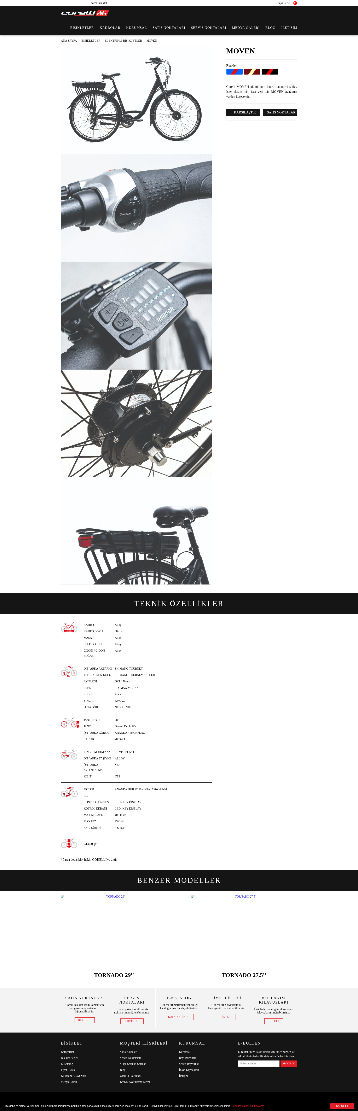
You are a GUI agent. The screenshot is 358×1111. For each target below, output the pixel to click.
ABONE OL (288, 1063)
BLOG (270, 27)
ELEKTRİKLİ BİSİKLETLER (123, 40)
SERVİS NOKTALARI (208, 27)
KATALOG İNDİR (179, 1016)
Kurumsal (184, 1051)
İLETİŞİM (289, 27)
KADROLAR (110, 27)
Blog (123, 1069)
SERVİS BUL (132, 1021)
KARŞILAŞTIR (244, 112)
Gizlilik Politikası (130, 1075)
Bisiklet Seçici (69, 1057)
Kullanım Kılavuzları (73, 1075)
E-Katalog (67, 1063)
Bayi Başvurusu (188, 1057)
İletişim (183, 1075)
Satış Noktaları (128, 1051)
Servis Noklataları (130, 1057)
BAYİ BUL (84, 1020)
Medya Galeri (69, 1081)
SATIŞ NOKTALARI (169, 27)
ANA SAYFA (69, 40)
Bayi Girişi (283, 3)
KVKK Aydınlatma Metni (135, 1081)
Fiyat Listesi (68, 1069)
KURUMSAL (136, 27)
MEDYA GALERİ (246, 27)
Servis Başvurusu (189, 1063)
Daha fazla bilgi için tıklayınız (247, 1106)
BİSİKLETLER (82, 27)
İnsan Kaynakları (189, 1069)
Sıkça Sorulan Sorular (133, 1063)
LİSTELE (226, 1016)
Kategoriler (67, 1051)
